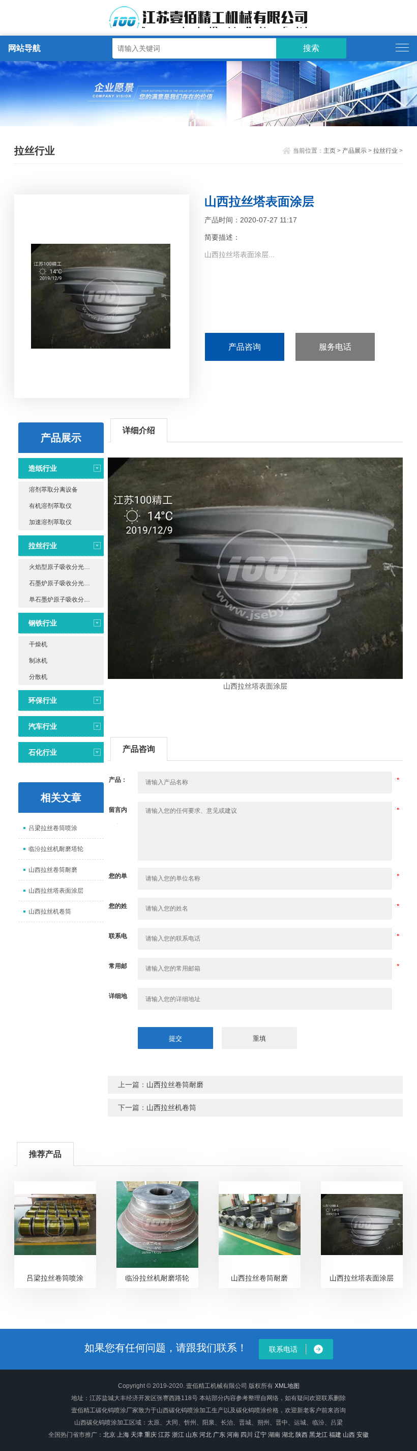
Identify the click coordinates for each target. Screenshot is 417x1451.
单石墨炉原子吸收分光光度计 (66, 599)
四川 (247, 1434)
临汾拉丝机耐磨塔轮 (55, 848)
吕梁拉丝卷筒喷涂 (52, 828)
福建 (335, 1434)
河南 (233, 1434)
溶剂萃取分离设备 (53, 489)
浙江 (178, 1434)
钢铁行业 (42, 623)
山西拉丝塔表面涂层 (55, 890)
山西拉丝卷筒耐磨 (52, 869)
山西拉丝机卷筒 (49, 911)
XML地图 (287, 1385)
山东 (192, 1434)
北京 (109, 1434)
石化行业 (42, 752)
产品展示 (354, 150)
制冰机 (38, 660)
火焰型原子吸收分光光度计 (65, 567)
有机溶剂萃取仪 (50, 505)
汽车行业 (42, 726)
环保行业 (42, 700)
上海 (123, 1434)
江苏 (164, 1434)
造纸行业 (42, 468)
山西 (349, 1434)
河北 (205, 1434)
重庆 (150, 1434)
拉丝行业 (385, 150)
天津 (137, 1434)
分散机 (38, 676)
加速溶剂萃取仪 (50, 522)
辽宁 (260, 1434)
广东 (219, 1434)
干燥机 (38, 644)
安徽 (362, 1434)
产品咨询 (244, 347)
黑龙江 (318, 1434)
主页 (329, 150)
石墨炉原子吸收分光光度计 (65, 583)
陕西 (301, 1434)
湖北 (288, 1434)
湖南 (274, 1434)
